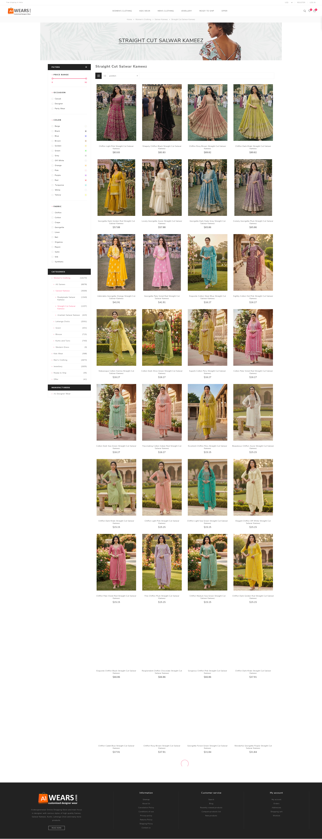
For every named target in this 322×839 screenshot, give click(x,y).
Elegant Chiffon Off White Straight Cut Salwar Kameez (253, 522)
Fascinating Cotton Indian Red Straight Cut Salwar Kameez (162, 447)
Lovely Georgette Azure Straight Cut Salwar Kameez (162, 222)
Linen (57, 232)
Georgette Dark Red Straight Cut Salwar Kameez (162, 821)
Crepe (57, 222)
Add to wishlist (118, 112)
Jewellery (186, 11)
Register (301, 3)
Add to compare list (113, 112)
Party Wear (60, 108)
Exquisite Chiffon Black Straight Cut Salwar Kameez (116, 672)
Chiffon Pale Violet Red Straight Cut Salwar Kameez (116, 597)
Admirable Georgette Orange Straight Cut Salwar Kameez (116, 297)
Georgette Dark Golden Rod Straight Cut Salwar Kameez (116, 222)
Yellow (58, 195)
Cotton (58, 217)
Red (56, 180)
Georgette (59, 227)
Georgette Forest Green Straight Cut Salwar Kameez (207, 747)
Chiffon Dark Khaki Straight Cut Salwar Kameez (253, 147)
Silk (56, 257)
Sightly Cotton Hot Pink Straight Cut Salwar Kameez (253, 297)
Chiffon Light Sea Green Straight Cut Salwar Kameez (207, 522)
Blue (57, 136)
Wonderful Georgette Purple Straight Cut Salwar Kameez (253, 747)
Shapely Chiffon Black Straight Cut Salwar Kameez (162, 147)
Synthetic (59, 262)
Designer (59, 103)
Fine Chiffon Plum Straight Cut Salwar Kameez (162, 597)
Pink (57, 170)
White (57, 190)
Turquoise (59, 185)
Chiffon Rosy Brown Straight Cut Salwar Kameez (207, 147)
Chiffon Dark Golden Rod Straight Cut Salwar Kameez (253, 597)
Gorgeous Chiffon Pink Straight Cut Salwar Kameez (207, 672)
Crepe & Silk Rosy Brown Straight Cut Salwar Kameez (253, 821)
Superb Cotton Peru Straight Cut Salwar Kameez (207, 372)
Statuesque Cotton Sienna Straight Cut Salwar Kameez (116, 372)
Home (129, 19)
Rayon (58, 247)
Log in (313, 3)
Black (57, 131)
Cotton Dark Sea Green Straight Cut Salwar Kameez (116, 447)
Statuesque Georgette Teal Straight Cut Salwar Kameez (116, 821)
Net (56, 237)
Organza (59, 242)
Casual (58, 99)
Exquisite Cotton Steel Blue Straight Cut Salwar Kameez (207, 297)
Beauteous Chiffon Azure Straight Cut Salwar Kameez (253, 447)
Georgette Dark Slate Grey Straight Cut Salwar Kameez (208, 222)
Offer (224, 11)
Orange (58, 165)
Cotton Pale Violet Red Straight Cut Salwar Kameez (253, 372)
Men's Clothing (166, 11)
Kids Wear (144, 11)
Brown (58, 141)
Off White (59, 160)
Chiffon (58, 212)
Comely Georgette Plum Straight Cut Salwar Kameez (253, 222)
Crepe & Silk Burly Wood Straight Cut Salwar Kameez (207, 821)
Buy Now (124, 112)
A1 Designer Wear (62, 394)
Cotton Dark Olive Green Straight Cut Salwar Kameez (162, 372)
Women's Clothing (122, 11)
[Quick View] (108, 112)
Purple (58, 175)
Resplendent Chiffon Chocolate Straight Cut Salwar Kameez (162, 672)
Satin (57, 252)
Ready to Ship (206, 11)
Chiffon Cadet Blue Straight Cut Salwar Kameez (116, 747)
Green (57, 151)
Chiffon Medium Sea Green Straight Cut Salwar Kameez (208, 597)
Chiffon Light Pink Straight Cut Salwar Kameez (116, 147)
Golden (58, 146)
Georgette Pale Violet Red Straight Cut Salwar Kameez (162, 297)
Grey (57, 155)
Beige (57, 126)
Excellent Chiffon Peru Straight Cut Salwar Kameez (207, 447)
